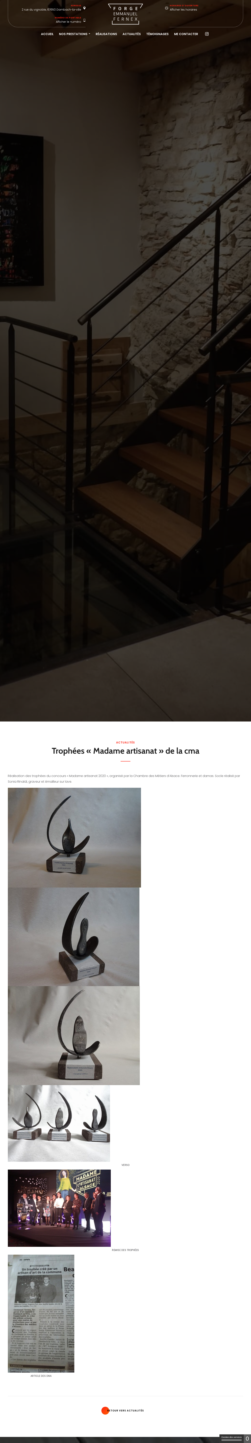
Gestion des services (231, 1437)
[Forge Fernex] (125, 14)
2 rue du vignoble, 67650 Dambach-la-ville (51, 10)
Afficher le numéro (68, 22)
